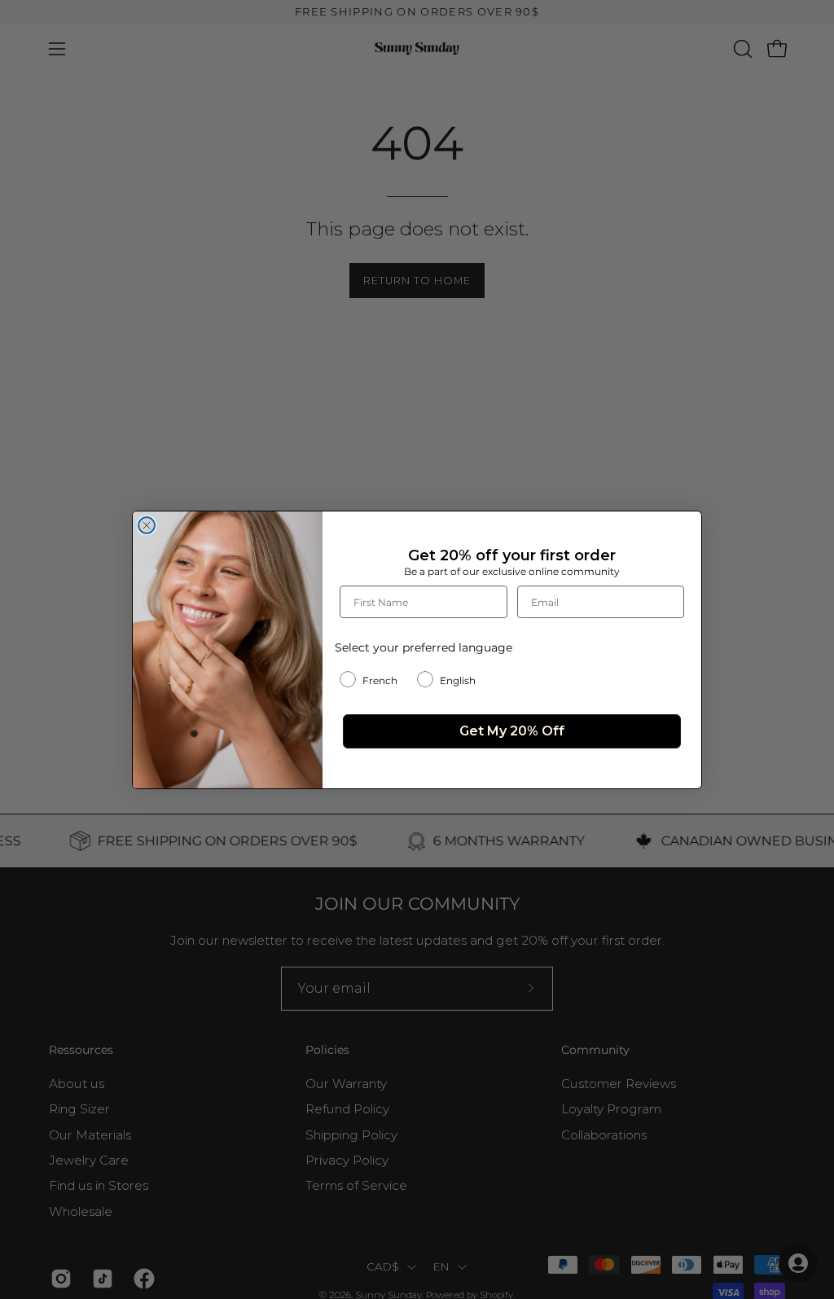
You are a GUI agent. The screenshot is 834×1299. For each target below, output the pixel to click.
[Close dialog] (146, 525)
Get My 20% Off (511, 731)
